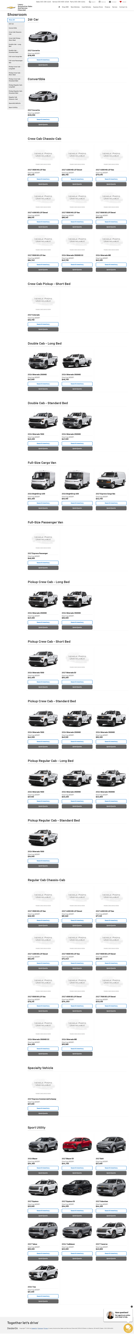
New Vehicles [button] (75, 7)
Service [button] (114, 7)
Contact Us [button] (123, 7)
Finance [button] (107, 7)
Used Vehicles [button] (86, 7)
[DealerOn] (12, 1328)
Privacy (46, 1328)
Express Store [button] (98, 7)
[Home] (59, 7)
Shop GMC (65, 7)
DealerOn (34, 1328)
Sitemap (40, 1328)
